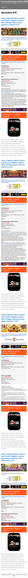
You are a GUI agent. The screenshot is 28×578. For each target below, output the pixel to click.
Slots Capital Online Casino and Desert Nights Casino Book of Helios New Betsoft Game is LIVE (13, 163)
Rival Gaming (4, 153)
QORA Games (22, 151)
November (8, 151)
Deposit (8, 141)
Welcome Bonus (5, 439)
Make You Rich (5, 397)
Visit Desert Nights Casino (12, 115)
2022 (10, 145)
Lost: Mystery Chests (6, 40)
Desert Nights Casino (12, 39)
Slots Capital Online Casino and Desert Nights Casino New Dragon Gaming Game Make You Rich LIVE (13, 318)
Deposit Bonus (14, 141)
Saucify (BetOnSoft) (18, 153)
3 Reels (8, 441)
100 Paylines (6, 560)
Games (6, 143)
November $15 (5, 67)
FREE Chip (21, 141)
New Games (12, 143)
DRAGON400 (8, 377)
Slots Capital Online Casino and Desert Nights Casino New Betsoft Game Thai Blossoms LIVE (13, 457)
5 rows (18, 145)
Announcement (7, 139)
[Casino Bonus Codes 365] (14, 2)
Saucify (10, 153)
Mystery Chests (14, 100)
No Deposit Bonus (20, 437)
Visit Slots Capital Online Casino (11, 58)
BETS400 (7, 80)
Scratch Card (4, 446)
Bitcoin (13, 139)
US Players (19, 155)
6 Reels (23, 145)
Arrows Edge (4, 147)
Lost (23, 94)
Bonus (21, 139)
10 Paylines (6, 145)
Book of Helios (9, 179)
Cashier (3, 141)
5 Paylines (13, 441)
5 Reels (14, 145)
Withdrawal (18, 143)
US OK (14, 155)
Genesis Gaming (14, 149)
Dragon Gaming (5, 149)
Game (2, 143)
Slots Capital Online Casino (12, 181)
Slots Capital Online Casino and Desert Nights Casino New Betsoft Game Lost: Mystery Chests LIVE (13, 21)
